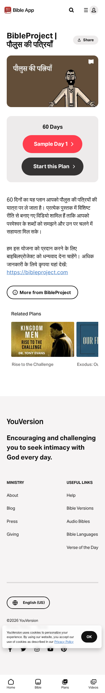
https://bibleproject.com (37, 272)
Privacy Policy (64, 641)
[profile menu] (90, 10)
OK (89, 636)
